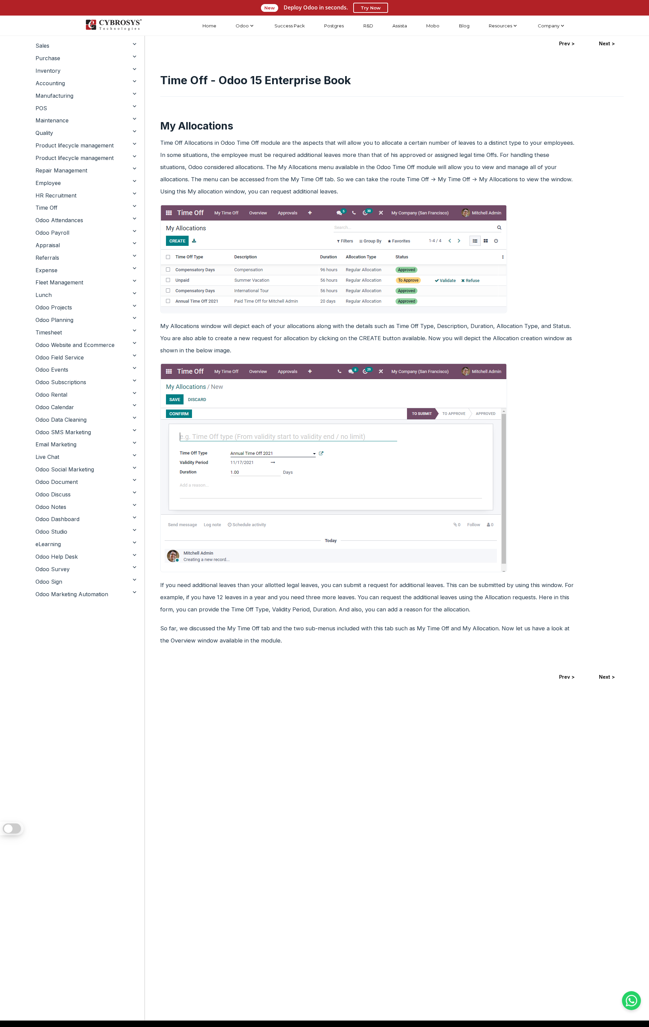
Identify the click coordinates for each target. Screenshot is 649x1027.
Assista (399, 25)
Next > (607, 43)
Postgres (334, 25)
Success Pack (289, 25)
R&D (368, 25)
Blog (464, 25)
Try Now (371, 7)
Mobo (432, 25)
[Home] (113, 26)
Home (209, 25)
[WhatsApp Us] (631, 1000)
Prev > (567, 43)
